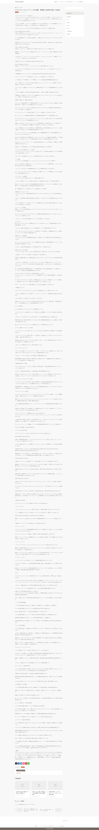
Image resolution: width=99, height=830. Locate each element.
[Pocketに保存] (24, 763)
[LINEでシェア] (28, 763)
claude (68, 25)
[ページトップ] (96, 827)
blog (67, 19)
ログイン (28, 804)
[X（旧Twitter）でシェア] (16, 763)
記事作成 (68, 34)
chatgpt (21, 7)
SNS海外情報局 (19, 1)
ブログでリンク (65, 820)
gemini (68, 28)
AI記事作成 (69, 16)
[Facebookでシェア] (19, 763)
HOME (17, 7)
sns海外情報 (69, 31)
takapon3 (18, 773)
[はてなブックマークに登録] (21, 763)
